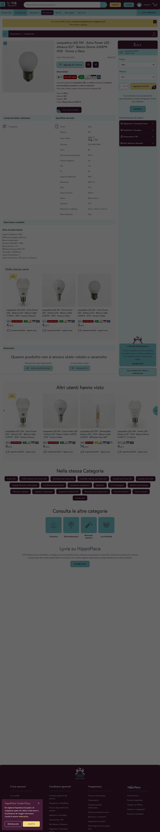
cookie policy (23, 816)
